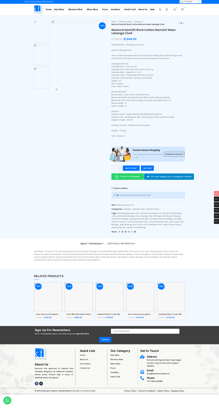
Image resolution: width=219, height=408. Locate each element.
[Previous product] (178, 23)
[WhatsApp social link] (131, 231)
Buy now (147, 168)
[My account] (167, 9)
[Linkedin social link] (128, 231)
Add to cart (131, 168)
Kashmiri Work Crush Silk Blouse (108, 315)
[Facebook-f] (37, 383)
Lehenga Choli (138, 209)
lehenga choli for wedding (161, 219)
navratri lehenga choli (158, 221)
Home (114, 22)
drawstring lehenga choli (128, 213)
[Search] (160, 9)
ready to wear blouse (171, 224)
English (188, 2)
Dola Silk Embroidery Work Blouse (79, 315)
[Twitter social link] (122, 231)
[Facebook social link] (119, 231)
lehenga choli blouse (163, 216)
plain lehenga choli (128, 224)
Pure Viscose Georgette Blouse (47, 315)
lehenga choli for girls (139, 219)
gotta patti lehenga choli (128, 216)
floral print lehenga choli (151, 213)
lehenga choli (146, 216)
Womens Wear (125, 22)
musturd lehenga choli (137, 221)
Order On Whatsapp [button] (130, 176)
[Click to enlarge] (56, 89)
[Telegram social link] (135, 231)
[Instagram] (41, 383)
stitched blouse (118, 227)
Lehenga (138, 22)
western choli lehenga (136, 227)
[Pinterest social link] (125, 231)
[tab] (91, 242)
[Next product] (183, 23)
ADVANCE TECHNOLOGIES (83, 391)
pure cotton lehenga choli (149, 224)
